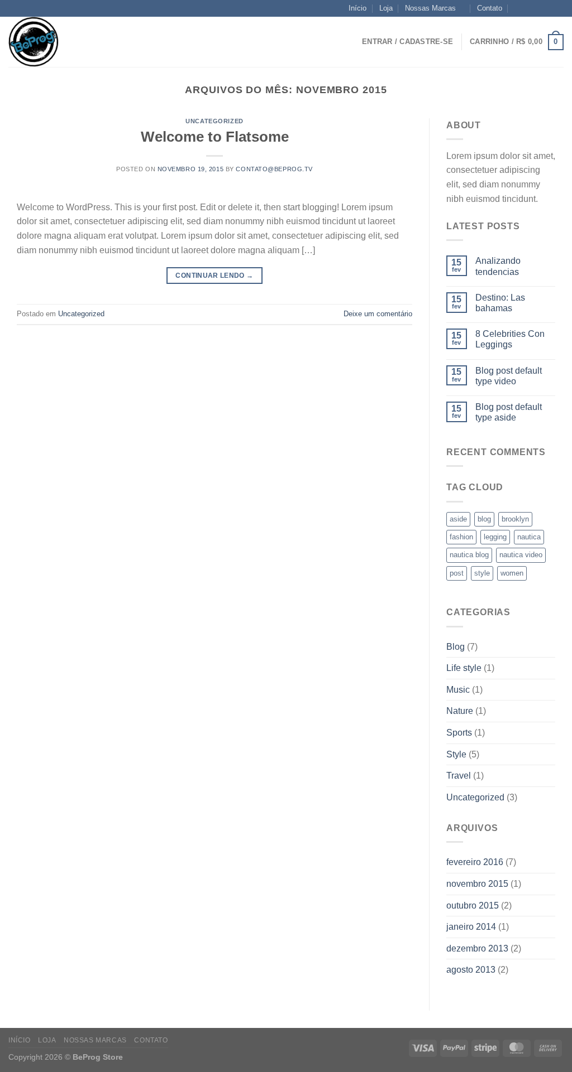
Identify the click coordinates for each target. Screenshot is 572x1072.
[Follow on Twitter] (547, 8)
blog (484, 519)
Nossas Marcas (430, 8)
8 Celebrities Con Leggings (510, 339)
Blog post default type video (508, 376)
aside (458, 519)
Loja (386, 8)
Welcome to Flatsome (215, 136)
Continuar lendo (214, 275)
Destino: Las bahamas (500, 303)
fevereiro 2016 (474, 862)
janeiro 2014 (471, 926)
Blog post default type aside (508, 412)
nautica (529, 537)
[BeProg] (64, 42)
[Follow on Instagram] (536, 8)
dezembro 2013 (477, 948)
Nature (459, 711)
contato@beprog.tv (274, 169)
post (457, 573)
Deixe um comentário (378, 314)
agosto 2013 (470, 969)
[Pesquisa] (141, 41)
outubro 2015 (472, 905)
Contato (489, 8)
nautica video (520, 555)
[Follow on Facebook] (526, 8)
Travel (458, 775)
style (482, 573)
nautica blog (469, 555)
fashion (461, 537)
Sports (459, 732)
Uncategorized (214, 121)
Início (357, 8)
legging (495, 537)
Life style (464, 668)
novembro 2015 (477, 883)
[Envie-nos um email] (558, 8)
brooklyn (515, 519)
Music (458, 689)
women (511, 573)
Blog (455, 646)
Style (456, 754)
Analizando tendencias (498, 266)
